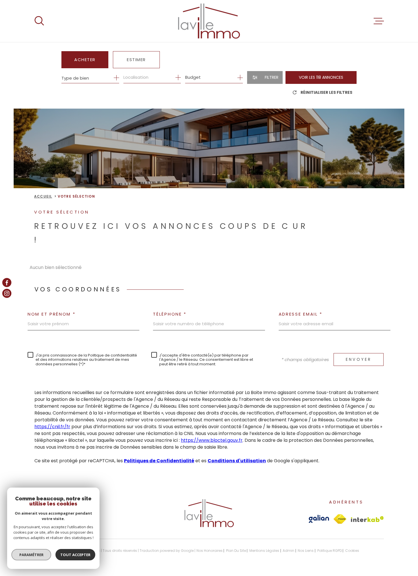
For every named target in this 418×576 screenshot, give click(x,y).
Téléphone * (170, 314)
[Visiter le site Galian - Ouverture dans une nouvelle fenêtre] (319, 519)
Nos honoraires (209, 550)
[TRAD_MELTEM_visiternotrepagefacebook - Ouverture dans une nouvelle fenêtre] (6, 282)
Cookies (352, 550)
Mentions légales (264, 550)
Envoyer (358, 359)
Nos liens (306, 550)
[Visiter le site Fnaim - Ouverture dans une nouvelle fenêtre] (340, 519)
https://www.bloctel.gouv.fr (212, 440)
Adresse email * (301, 314)
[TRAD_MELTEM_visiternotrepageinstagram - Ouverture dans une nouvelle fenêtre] (6, 293)
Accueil (43, 196)
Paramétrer (31, 554)
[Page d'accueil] (209, 21)
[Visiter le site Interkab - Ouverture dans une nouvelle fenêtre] (367, 519)
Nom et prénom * (52, 314)
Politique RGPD (329, 550)
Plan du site (236, 550)
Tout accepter (75, 554)
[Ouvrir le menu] (379, 21)
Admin (288, 550)
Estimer (136, 60)
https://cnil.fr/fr (52, 426)
